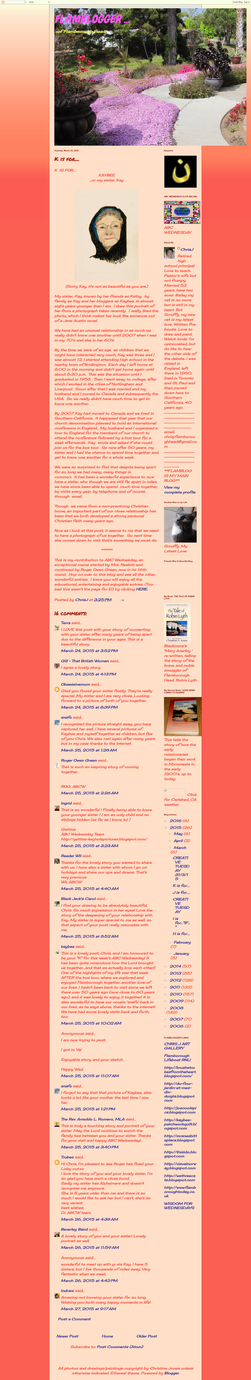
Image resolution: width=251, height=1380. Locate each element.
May (179, 833)
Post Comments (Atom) (120, 1347)
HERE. (141, 589)
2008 (176, 1008)
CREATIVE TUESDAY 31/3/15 (181, 868)
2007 (177, 1019)
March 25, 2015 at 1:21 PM (88, 1109)
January (181, 953)
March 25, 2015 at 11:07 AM (90, 1076)
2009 (177, 1001)
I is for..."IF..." (181, 922)
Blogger (171, 1373)
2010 (176, 994)
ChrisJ (186, 249)
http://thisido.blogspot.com (180, 1154)
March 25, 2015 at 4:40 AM (89, 888)
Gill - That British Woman (85, 661)
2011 (175, 987)
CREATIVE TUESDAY (181, 905)
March (180, 847)
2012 (176, 980)
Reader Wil (71, 856)
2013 (176, 973)
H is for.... (181, 933)
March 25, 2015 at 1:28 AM (89, 750)
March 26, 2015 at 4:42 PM (89, 1280)
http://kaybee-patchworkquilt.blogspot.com (180, 1124)
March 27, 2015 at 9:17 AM (88, 1309)
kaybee (67, 946)
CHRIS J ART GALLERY (176, 1046)
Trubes (67, 1157)
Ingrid (66, 803)
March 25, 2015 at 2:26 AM (89, 793)
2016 (176, 821)
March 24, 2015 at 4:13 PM (88, 674)
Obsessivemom (75, 684)
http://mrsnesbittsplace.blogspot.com (180, 1140)
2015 (176, 827)
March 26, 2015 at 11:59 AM (90, 1247)
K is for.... (181, 885)
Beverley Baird (74, 1229)
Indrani (67, 1290)
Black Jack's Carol (78, 898)
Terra (66, 623)
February (182, 942)
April (179, 840)
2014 (176, 966)
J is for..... (181, 892)
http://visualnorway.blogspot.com (180, 1166)
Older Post (146, 1336)
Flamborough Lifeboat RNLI (177, 1057)
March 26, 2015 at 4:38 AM (89, 1219)
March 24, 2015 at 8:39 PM (89, 707)
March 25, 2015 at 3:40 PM (89, 1147)
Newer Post (67, 1336)
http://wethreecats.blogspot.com (179, 1177)
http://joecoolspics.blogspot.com (180, 1110)
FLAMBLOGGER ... (92, 19)
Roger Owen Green (79, 760)
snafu (66, 717)
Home (107, 1336)
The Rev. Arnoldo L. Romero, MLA (92, 1119)
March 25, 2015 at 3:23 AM (89, 846)
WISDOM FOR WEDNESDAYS (179, 1205)
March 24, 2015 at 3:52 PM (89, 651)
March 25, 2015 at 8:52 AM (89, 936)
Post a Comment (74, 1319)
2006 (177, 1026)
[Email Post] (122, 599)
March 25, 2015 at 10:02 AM (91, 1023)
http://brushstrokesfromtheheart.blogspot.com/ (180, 1071)
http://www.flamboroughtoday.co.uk (180, 1191)
